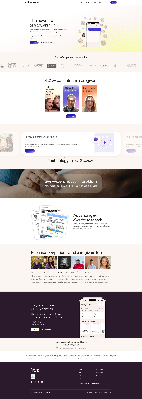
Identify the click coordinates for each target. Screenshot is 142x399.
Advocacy (89, 2)
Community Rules (107, 392)
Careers (100, 2)
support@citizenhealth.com (66, 348)
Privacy (90, 392)
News (94, 2)
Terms (86, 392)
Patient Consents (98, 392)
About (83, 2)
